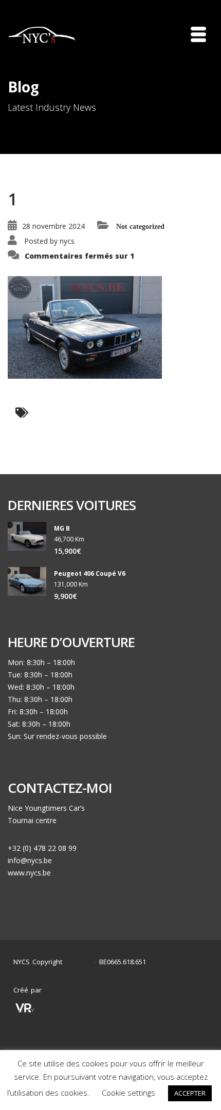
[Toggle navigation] (198, 34)
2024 (80, 962)
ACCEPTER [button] (190, 1093)
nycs (67, 241)
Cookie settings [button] (128, 1092)
